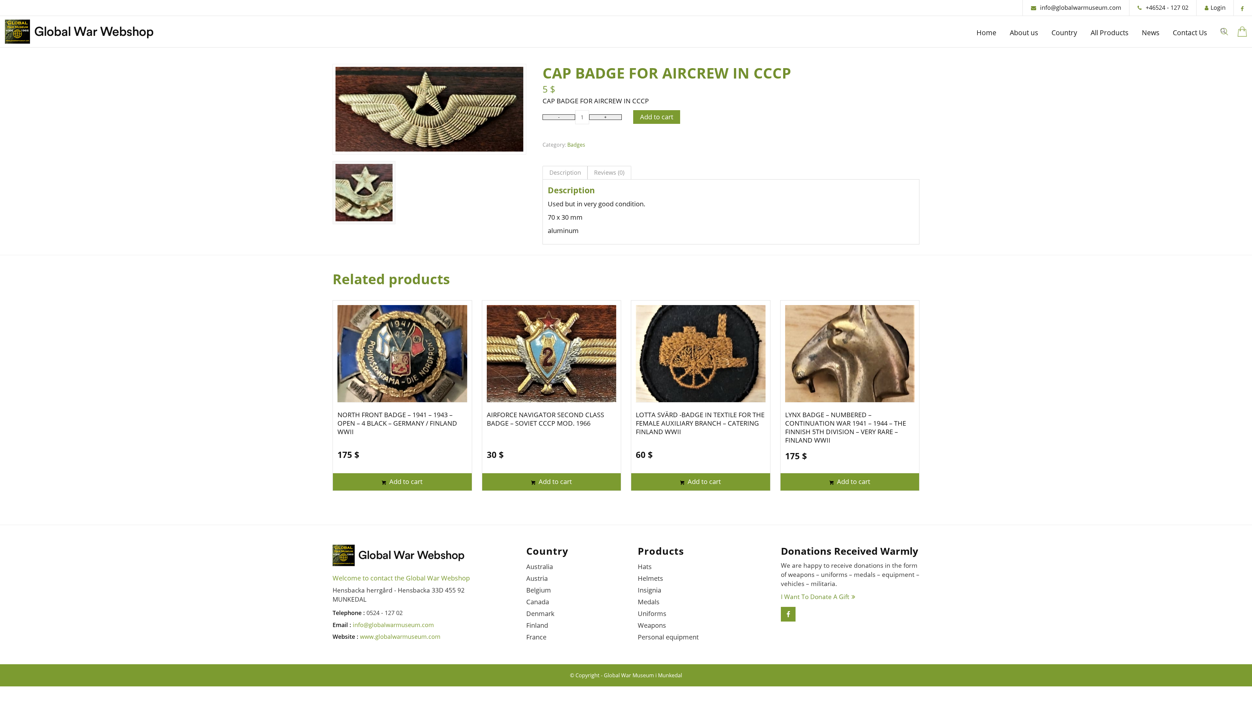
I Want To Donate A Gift (815, 597)
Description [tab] (565, 172)
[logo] (79, 33)
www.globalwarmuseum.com (400, 636)
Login (1218, 7)
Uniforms (652, 613)
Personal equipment (668, 637)
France (536, 637)
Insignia (649, 590)
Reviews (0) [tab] (609, 172)
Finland (537, 625)
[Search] (1223, 32)
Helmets (650, 578)
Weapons (652, 625)
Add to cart (656, 116)
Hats (645, 566)
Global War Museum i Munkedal (643, 675)
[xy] (1242, 31)
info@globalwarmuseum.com (1079, 7)
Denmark (540, 613)
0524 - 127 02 (384, 613)
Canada (537, 601)
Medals (649, 601)
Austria (537, 578)
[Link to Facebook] (1242, 8)
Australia (539, 566)
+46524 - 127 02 (1166, 7)
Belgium (538, 590)
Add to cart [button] (405, 481)
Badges (576, 144)
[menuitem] (986, 33)
